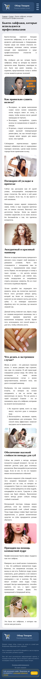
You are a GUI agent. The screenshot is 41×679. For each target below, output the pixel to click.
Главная (4, 16)
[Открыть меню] (36, 7)
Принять (34, 673)
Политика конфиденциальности (20, 665)
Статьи (11, 16)
